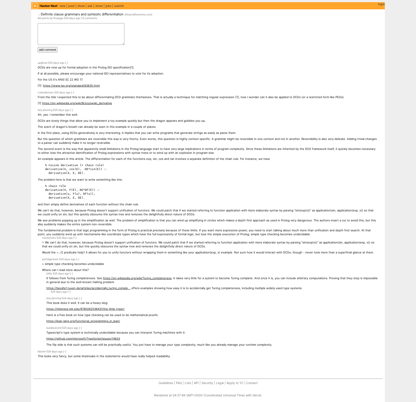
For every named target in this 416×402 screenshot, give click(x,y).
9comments (89, 18)
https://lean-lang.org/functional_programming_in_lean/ (83, 321)
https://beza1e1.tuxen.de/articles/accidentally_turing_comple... (88, 288)
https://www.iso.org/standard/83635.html (71, 85)
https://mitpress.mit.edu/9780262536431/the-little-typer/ (85, 309)
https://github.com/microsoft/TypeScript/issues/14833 (83, 338)
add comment (47, 49)
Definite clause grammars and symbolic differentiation (82, 14)
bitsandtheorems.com (138, 14)
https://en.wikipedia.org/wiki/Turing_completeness (137, 278)
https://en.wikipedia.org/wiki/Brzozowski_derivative (77, 103)
